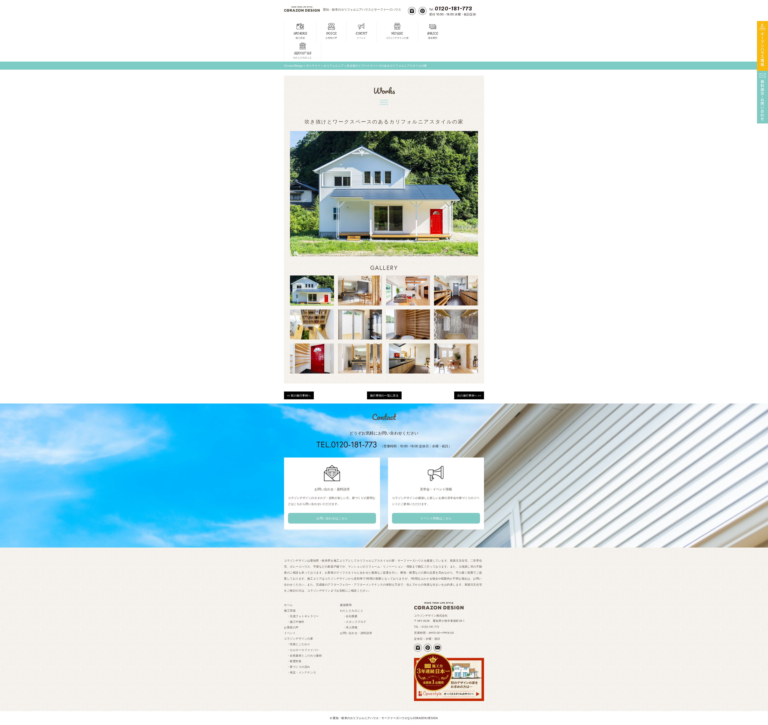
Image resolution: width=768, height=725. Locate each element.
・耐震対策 (292, 661)
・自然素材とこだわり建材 (303, 655)
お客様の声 (291, 627)
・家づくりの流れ (297, 667)
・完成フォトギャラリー (301, 616)
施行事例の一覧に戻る (384, 395)
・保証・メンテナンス (300, 672)
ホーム (288, 605)
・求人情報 (348, 627)
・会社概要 (348, 616)
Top (758, 715)
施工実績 (290, 610)
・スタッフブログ (353, 622)
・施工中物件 (294, 622)
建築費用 (346, 605)
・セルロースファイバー (301, 650)
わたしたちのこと (351, 610)
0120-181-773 (430, 627)
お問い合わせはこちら (332, 518)
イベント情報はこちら (436, 518)
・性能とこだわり (297, 644)
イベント (290, 633)
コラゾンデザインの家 (298, 638)
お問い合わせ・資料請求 (356, 633)
